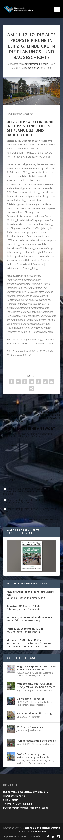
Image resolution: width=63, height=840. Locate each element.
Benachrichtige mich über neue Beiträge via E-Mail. (30, 510)
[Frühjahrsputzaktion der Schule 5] (11, 743)
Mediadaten (46, 702)
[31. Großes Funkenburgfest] (11, 729)
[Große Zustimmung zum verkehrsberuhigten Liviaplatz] (11, 756)
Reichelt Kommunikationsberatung (40, 827)
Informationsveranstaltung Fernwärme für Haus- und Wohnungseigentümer (30, 643)
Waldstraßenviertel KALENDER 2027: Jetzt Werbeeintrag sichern (36, 685)
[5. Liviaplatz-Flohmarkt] (11, 701)
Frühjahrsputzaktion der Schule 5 (36, 740)
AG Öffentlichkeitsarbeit (43, 690)
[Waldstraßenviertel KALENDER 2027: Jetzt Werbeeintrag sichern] (11, 686)
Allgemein (27, 67)
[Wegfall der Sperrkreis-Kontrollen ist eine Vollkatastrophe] (11, 669)
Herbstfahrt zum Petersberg (29, 619)
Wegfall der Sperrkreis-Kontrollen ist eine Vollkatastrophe (36, 668)
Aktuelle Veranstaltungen (27, 583)
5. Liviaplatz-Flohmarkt (30, 698)
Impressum (10, 836)
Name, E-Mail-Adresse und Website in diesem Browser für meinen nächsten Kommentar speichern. (30, 491)
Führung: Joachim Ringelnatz (24, 607)
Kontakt (22, 836)
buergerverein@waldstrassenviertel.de (25, 807)
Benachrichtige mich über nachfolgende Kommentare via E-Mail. (26, 501)
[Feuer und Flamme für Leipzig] (11, 715)
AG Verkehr (37, 672)
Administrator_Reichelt (35, 63)
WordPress (41, 831)
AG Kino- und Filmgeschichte (25, 630)
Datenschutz (36, 836)
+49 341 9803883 (22, 803)
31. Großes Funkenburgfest (32, 727)
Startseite (39, 67)
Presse (32, 675)
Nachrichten (22, 675)
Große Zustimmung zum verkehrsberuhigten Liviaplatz (34, 756)
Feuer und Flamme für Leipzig (34, 713)
